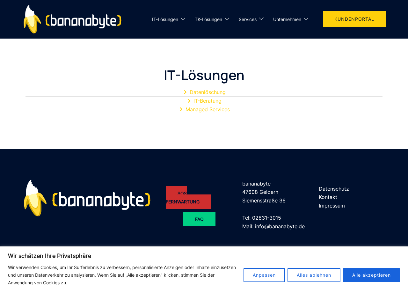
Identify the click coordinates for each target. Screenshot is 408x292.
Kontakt (328, 197)
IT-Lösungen (165, 19)
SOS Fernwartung (183, 198)
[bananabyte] (74, 19)
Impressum (332, 205)
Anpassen (264, 275)
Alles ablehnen (314, 275)
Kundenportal (354, 19)
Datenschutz (334, 189)
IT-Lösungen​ (204, 75)
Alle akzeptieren (371, 275)
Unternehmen (287, 19)
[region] (204, 269)
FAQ (199, 219)
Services (248, 19)
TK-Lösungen (208, 19)
